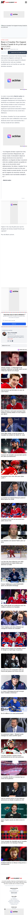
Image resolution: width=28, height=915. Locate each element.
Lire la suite (10, 338)
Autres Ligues (14, 892)
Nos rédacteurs (14, 899)
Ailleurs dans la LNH (14, 891)
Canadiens (14, 889)
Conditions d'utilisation (14, 900)
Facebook (14, 908)
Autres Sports (14, 893)
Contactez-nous (14, 904)
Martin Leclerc (7, 345)
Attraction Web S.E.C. (11, 885)
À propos (14, 897)
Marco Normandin (7, 48)
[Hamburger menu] (26, 2)
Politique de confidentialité (14, 901)
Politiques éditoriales (14, 903)
